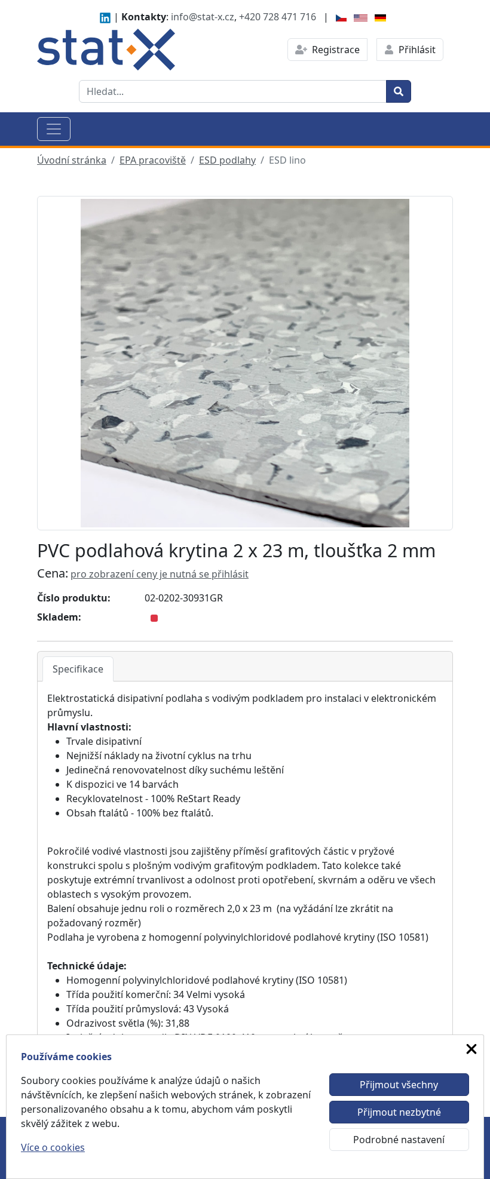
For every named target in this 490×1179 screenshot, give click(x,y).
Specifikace (78, 669)
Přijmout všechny (399, 1084)
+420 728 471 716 (277, 16)
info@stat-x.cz (202, 16)
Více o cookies (53, 1147)
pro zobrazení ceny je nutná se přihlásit (160, 574)
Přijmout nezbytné (399, 1112)
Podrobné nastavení (399, 1139)
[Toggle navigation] (54, 129)
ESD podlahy (227, 160)
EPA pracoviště (153, 160)
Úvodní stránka (71, 160)
